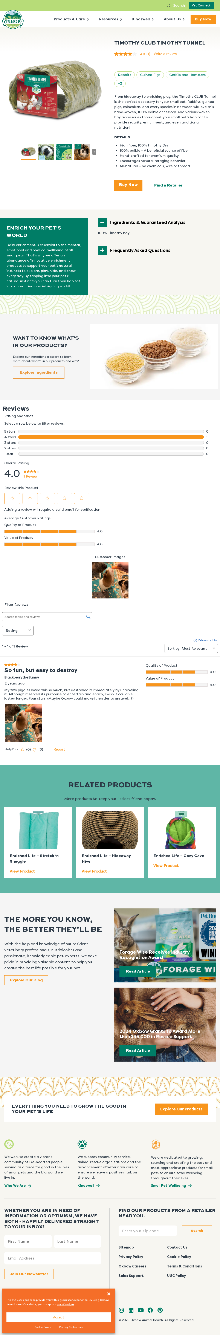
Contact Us (177, 1247)
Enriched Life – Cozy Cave (178, 856)
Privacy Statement (71, 1327)
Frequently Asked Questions (140, 250)
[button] (109, 1294)
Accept (58, 1317)
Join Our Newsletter (29, 1274)
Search (178, 5)
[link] (134, 54)
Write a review (165, 53)
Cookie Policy (43, 1327)
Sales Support (131, 1276)
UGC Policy (176, 1276)
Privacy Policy (131, 1257)
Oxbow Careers (132, 1266)
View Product (22, 871)
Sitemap (126, 1247)
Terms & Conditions (184, 1266)
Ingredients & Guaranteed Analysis (147, 222)
